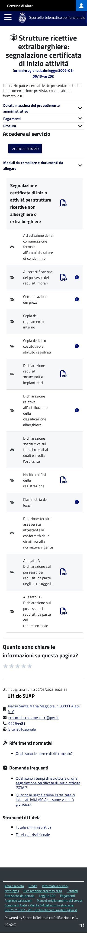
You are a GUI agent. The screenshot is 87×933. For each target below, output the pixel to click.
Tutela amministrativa (33, 827)
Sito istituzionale (22, 729)
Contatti (72, 890)
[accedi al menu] (8, 17)
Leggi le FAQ (47, 895)
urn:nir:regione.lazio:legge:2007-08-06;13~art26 (44, 73)
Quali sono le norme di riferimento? (44, 753)
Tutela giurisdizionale (33, 834)
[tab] (43, 108)
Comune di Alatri (20, 6)
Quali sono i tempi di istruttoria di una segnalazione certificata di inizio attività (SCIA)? (48, 782)
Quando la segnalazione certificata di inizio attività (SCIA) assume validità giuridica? (45, 799)
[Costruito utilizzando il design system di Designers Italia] (82, 926)
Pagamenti (67, 895)
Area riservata (14, 885)
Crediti (33, 885)
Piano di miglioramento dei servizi (59, 900)
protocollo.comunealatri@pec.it (33, 717)
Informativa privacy (55, 885)
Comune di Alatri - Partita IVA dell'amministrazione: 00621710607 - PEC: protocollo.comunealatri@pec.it (41, 907)
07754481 (16, 723)
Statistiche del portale (19, 895)
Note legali (12, 890)
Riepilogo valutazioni (18, 900)
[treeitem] (81, 5)
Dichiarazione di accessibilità (42, 890)
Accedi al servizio (25, 148)
